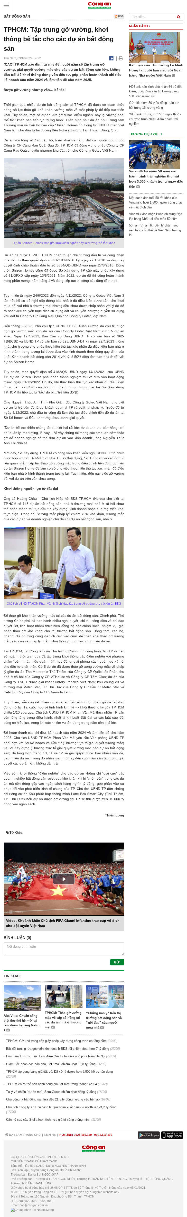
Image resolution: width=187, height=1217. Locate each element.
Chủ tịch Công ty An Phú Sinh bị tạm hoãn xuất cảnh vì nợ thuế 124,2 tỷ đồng (61, 1107)
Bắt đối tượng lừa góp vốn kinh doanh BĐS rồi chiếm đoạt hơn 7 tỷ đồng (57, 1048)
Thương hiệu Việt (145, 134)
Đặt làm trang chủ (24, 1135)
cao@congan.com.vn (34, 1205)
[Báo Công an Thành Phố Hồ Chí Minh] (99, 5)
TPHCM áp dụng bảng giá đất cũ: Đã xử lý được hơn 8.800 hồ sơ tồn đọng (59, 1071)
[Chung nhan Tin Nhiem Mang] (32, 1209)
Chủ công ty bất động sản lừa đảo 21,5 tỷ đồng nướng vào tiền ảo (53, 1099)
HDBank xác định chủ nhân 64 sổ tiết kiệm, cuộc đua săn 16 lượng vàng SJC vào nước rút (155, 91)
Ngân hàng (139, 26)
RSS (120, 16)
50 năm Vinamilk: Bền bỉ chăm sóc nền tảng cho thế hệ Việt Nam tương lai (155, 230)
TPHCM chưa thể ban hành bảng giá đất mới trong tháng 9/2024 (51, 1084)
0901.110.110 (103, 1135)
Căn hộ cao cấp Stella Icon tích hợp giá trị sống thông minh (48, 1119)
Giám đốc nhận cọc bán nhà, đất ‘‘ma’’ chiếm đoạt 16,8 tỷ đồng (50, 1064)
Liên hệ (50, 1135)
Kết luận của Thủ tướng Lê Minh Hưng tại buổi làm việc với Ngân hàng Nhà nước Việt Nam (156, 70)
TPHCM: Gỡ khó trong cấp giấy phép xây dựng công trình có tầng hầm (56, 1041)
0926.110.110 (83, 1135)
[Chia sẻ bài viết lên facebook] (111, 58)
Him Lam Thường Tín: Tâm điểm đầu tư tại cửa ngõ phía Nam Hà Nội (55, 1056)
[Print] (121, 58)
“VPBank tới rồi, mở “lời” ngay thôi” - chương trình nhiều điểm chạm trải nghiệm (155, 119)
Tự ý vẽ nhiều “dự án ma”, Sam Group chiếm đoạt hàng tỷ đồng (51, 1092)
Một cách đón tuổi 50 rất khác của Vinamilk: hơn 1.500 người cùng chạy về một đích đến (156, 202)
